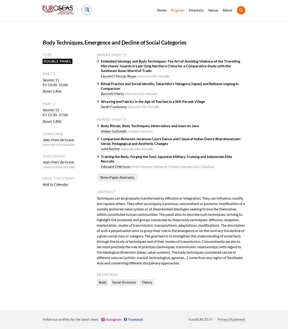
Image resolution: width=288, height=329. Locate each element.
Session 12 (51, 110)
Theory (147, 282)
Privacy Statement (231, 319)
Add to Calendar (55, 184)
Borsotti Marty (112, 93)
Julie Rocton (110, 148)
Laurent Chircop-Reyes (119, 76)
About (227, 10)
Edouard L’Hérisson (116, 166)
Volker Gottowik (113, 131)
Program (177, 10)
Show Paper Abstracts (117, 177)
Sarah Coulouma (113, 106)
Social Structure (124, 282)
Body (102, 282)
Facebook (135, 319)
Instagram (114, 319)
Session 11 (51, 80)
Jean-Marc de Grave (58, 139)
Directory (196, 10)
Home (161, 10)
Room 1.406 (52, 91)
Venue (213, 10)
